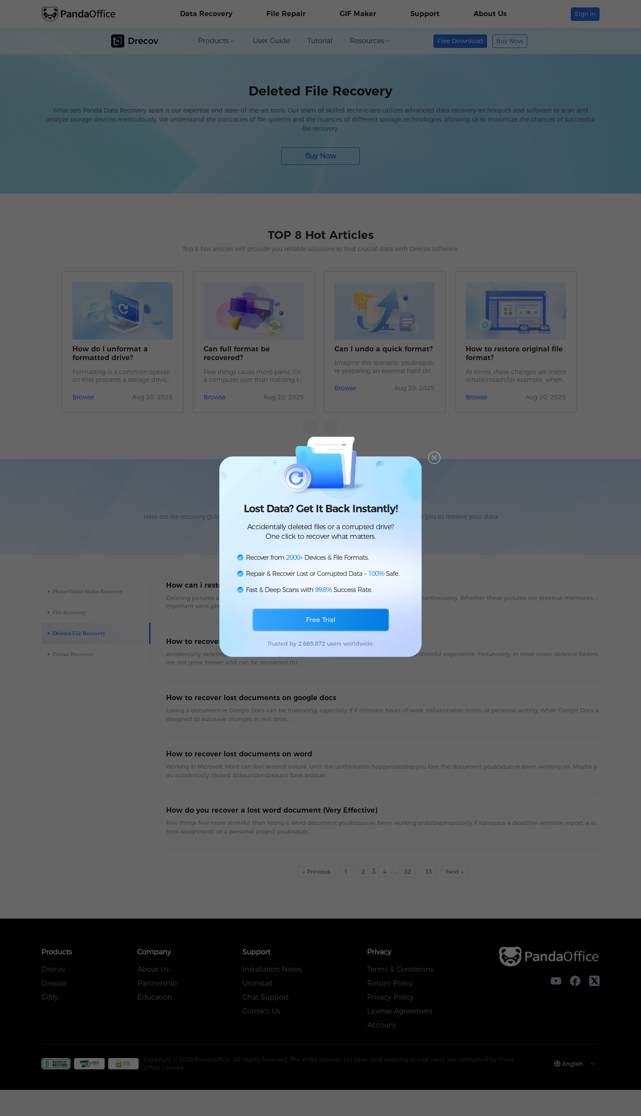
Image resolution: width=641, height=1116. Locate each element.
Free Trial (320, 620)
